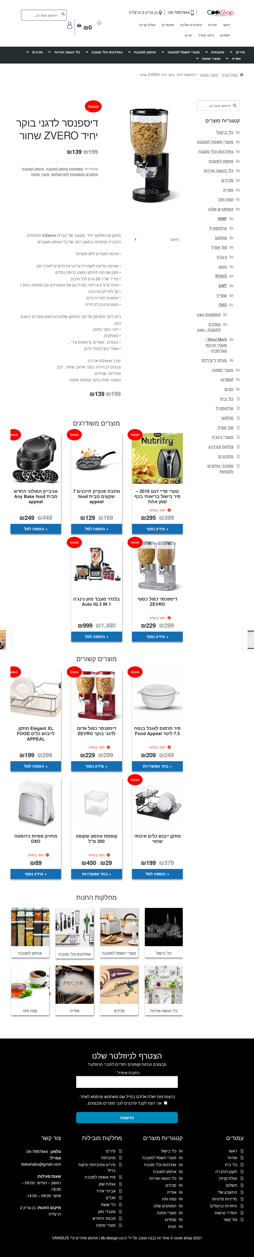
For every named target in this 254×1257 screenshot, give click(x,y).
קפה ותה (225, 199)
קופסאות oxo (209, 314)
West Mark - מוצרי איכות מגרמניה (216, 344)
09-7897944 (179, 12)
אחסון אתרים (87, 1238)
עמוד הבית (230, 74)
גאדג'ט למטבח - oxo (209, 327)
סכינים (37, 51)
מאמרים (168, 24)
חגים (188, 35)
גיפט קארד (206, 35)
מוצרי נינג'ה (222, 437)
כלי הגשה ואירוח (67, 51)
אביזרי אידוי (106, 1191)
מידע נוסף (156, 529)
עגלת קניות (147, 24)
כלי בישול (224, 132)
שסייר (221, 295)
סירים (240, 51)
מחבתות (217, 51)
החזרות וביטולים (223, 1206)
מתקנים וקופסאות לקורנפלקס (74, 174)
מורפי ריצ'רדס (214, 360)
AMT (222, 285)
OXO (223, 305)
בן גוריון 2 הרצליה (144, 12)
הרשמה (127, 1117)
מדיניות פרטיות (224, 1199)
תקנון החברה (226, 1171)
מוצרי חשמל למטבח (184, 51)
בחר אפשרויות (155, 766)
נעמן (223, 266)
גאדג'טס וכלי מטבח (107, 51)
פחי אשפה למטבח (100, 1177)
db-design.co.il (114, 1238)
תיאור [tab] (174, 239)
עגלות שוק (107, 1184)
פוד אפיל (219, 247)
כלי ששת (108, 1204)
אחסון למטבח (145, 51)
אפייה (236, 58)
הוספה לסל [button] (95, 529)
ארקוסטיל (218, 228)
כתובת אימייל (127, 1073)
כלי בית (226, 398)
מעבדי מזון (107, 1211)
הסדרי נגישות (226, 1213)
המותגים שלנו (220, 209)
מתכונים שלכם (191, 24)
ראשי (226, 24)
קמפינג (227, 379)
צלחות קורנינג (220, 446)
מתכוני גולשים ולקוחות (220, 468)
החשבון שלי (227, 1192)
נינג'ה (222, 257)
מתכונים (225, 456)
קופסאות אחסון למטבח (64, 168)
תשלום (225, 35)
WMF (222, 218)
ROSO (221, 276)
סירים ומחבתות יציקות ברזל (97, 1167)
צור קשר (230, 1219)
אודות (212, 24)
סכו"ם (111, 1197)
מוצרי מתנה (211, 58)
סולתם (221, 238)
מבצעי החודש (104, 1218)
